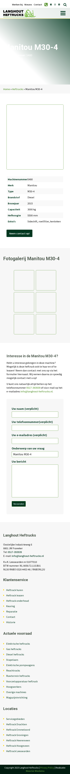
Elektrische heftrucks (18, 643)
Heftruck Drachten (16, 724)
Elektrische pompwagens (20, 665)
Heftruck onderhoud (17, 600)
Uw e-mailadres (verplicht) (29, 435)
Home (6, 89)
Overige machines (16, 692)
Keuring (10, 606)
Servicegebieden (15, 719)
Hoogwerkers (13, 686)
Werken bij (17, 5)
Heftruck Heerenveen (18, 740)
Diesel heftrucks (15, 654)
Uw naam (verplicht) (25, 409)
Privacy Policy (47, 767)
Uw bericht (19, 461)
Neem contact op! (19, 233)
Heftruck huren (14, 590)
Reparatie (11, 611)
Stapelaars (12, 659)
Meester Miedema (35, 770)
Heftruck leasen (15, 595)
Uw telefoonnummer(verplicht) (32, 422)
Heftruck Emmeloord (18, 729)
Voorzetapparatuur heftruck (22, 681)
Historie (10, 622)
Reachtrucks (13, 670)
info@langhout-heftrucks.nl (37, 391)
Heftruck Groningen (17, 735)
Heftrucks (17, 89)
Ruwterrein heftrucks (18, 675)
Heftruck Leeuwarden (18, 751)
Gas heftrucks (13, 649)
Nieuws (28, 5)
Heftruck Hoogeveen (17, 745)
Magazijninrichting (17, 697)
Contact (38, 5)
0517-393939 (33, 387)
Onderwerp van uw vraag (28, 448)
